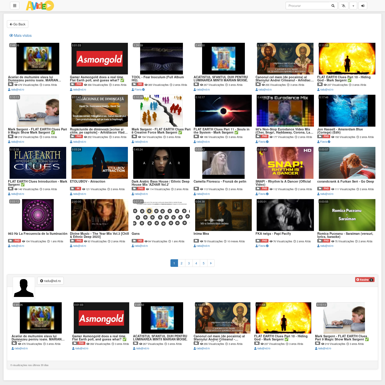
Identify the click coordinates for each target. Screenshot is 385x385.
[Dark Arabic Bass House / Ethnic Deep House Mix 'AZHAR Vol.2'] (161, 146)
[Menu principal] (14, 5)
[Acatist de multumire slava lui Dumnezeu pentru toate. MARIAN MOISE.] (38, 42)
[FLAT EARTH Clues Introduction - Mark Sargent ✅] (38, 146)
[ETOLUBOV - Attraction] (100, 146)
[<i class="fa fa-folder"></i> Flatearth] (72, 84)
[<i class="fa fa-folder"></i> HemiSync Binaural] (10, 241)
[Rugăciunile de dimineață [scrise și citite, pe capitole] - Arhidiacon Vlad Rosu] (100, 94)
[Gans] (161, 198)
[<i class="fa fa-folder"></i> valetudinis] (134, 84)
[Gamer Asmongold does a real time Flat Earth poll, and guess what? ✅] (100, 42)
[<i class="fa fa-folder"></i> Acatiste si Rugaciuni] (10, 84)
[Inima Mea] (223, 198)
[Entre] (362, 5)
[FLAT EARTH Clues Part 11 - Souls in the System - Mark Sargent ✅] (223, 94)
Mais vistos (22, 35)
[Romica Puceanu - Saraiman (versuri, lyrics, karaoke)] (347, 198)
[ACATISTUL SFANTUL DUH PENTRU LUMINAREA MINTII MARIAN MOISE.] (223, 42)
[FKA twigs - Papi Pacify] (285, 198)
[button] (365, 279)
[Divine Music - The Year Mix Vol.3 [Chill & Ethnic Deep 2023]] (100, 198)
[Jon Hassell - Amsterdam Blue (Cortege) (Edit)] (347, 94)
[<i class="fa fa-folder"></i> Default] (72, 188)
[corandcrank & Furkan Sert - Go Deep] (347, 146)
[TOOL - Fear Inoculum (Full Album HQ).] (161, 42)
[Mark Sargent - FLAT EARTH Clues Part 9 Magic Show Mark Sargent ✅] (38, 94)
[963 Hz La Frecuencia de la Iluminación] (38, 198)
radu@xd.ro (17, 89)
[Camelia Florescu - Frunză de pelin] (223, 146)
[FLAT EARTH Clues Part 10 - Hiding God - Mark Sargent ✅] (347, 42)
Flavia (138, 89)
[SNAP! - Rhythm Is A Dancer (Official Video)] (285, 146)
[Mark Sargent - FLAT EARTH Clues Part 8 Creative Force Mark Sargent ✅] (161, 94)
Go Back (18, 24)
